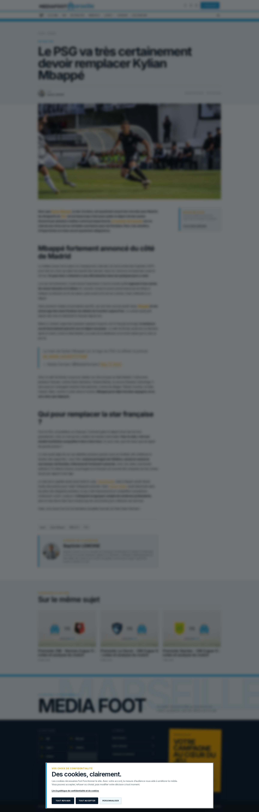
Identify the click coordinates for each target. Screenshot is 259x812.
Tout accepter (87, 801)
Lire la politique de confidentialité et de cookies (75, 790)
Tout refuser (63, 801)
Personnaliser (110, 801)
